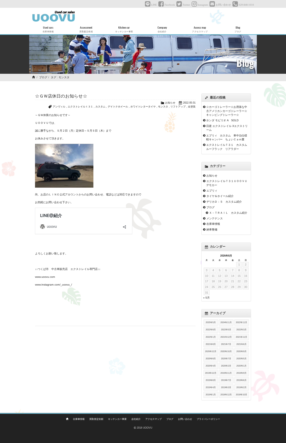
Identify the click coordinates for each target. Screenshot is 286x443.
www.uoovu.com (45, 276)
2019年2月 (241, 387)
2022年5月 (226, 329)
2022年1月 (211, 337)
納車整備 (211, 229)
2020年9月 (241, 351)
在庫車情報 (213, 223)
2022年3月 (241, 329)
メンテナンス (214, 218)
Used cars (48, 29)
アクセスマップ (153, 419)
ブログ (43, 77)
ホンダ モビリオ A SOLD (222, 120)
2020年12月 (210, 351)
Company (162, 29)
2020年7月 (226, 358)
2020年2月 (226, 366)
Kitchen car (124, 29)
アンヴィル (59, 106)
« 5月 (206, 297)
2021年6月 (241, 344)
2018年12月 (226, 394)
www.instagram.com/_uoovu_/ (53, 284)
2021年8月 (211, 344)
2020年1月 (241, 366)
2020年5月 (241, 358)
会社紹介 (136, 419)
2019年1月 (211, 394)
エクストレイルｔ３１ (80, 106)
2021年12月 (226, 337)
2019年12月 (210, 373)
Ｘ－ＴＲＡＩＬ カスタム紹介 (228, 212)
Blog (237, 29)
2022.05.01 (189, 102)
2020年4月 (211, 366)
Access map (200, 29)
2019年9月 (241, 373)
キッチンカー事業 (117, 419)
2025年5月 (211, 322)
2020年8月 (211, 358)
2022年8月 (211, 329)
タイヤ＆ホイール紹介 (220, 196)
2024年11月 (226, 322)
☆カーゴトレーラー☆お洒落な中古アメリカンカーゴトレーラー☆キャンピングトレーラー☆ (226, 110)
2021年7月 (226, 344)
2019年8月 (211, 380)
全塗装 (192, 106)
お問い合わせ (185, 419)
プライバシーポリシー (208, 419)
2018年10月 (241, 394)
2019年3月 (226, 387)
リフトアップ (178, 106)
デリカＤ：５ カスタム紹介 (224, 201)
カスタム (100, 106)
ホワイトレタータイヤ (143, 106)
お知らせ (170, 102)
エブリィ (211, 190)
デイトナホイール (118, 106)
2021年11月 (241, 337)
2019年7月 (226, 380)
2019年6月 (241, 380)
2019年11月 (226, 373)
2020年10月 (226, 351)
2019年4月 (211, 387)
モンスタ (163, 106)
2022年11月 (241, 322)
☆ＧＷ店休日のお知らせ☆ (61, 96)
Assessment (86, 29)
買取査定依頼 (96, 419)
